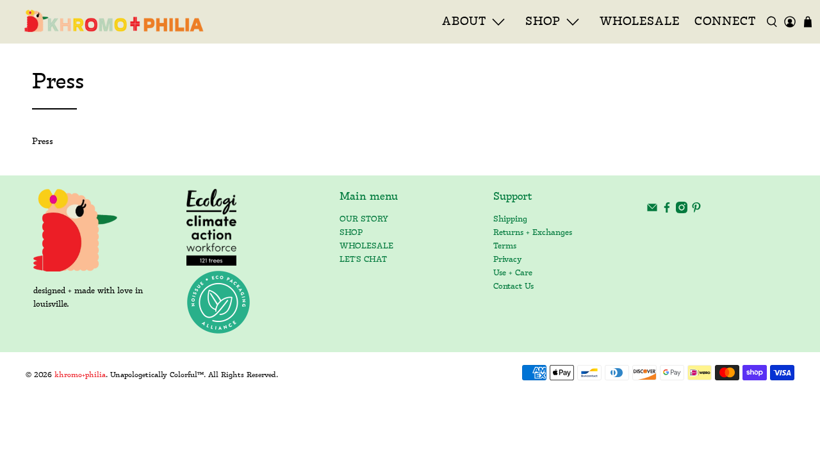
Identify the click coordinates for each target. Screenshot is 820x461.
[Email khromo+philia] (652, 211)
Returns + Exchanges (532, 233)
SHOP (351, 233)
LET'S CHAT (363, 259)
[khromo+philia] (109, 22)
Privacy (507, 259)
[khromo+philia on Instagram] (681, 211)
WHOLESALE (640, 21)
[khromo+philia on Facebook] (667, 211)
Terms (504, 246)
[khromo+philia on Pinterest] (696, 211)
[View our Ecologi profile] (211, 227)
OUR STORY (364, 219)
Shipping (510, 219)
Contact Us (513, 286)
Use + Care (512, 273)
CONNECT (725, 21)
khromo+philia (80, 375)
